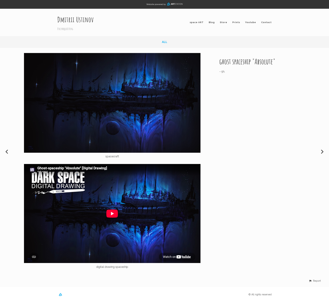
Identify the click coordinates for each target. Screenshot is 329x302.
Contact (266, 22)
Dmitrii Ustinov (75, 19)
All (164, 42)
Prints (236, 22)
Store (223, 22)
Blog (212, 22)
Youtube (250, 22)
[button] (314, 280)
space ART (197, 22)
